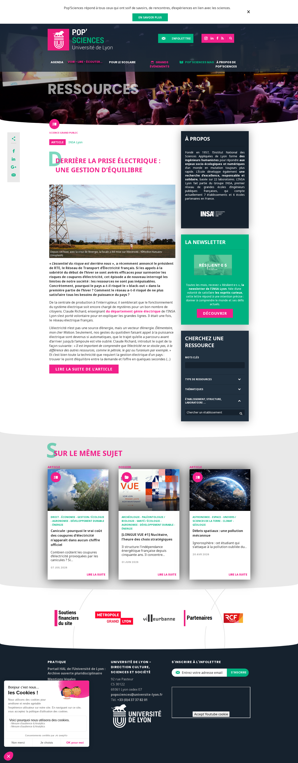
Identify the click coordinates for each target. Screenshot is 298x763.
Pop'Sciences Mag (199, 62)
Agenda (57, 62)
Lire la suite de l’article (84, 369)
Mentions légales (62, 679)
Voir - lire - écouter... (85, 62)
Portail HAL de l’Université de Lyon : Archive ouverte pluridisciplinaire (76, 671)
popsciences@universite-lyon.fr (137, 694)
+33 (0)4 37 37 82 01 (132, 700)
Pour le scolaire (122, 62)
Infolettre (181, 38)
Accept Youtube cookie (211, 714)
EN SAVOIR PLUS (150, 17)
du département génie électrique (133, 311)
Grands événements (159, 64)
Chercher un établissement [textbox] (204, 412)
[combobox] (215, 412)
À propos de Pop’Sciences (226, 64)
